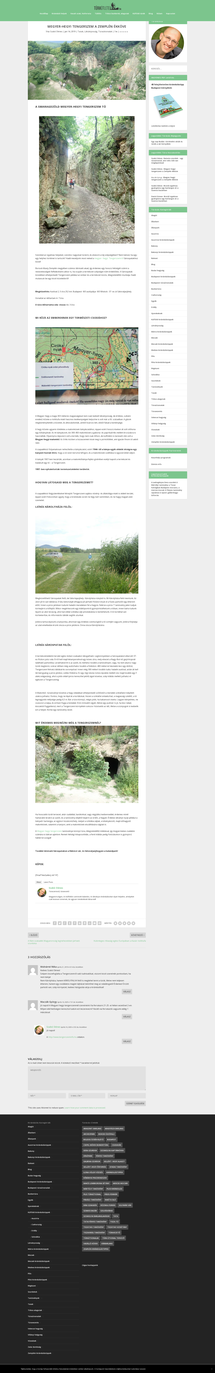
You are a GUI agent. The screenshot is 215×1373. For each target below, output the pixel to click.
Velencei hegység (158, 417)
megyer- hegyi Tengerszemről (108, 258)
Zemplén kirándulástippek (95, 1249)
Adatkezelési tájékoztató (181, 1369)
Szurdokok (156, 381)
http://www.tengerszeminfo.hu (62, 1037)
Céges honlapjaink (90, 1265)
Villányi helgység (158, 423)
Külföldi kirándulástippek (162, 319)
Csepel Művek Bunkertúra (95, 1145)
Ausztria (155, 234)
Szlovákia (155, 374)
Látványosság (90, 31)
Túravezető (114, 1232)
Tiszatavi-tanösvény (93, 1227)
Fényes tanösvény (104, 1156)
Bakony (154, 246)
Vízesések (155, 429)
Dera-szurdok (90, 1150)
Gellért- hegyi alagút (114, 1161)
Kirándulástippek (114, 1172)
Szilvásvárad (106, 1210)
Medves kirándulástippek (162, 350)
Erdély (154, 307)
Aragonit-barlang (92, 1128)
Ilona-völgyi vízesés (93, 1172)
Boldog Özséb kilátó (93, 1139)
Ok (150, 1369)
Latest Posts (48, 882)
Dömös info (156, 464)
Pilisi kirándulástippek (160, 362)
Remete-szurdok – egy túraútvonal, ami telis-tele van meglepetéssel (167, 160)
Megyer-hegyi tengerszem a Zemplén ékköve (164, 170)
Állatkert (155, 221)
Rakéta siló (110, 1200)
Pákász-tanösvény (92, 1200)
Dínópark (87, 1156)
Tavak (80, 31)
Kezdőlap (44, 13)
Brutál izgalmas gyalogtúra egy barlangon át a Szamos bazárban (164, 188)
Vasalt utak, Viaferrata (80, 13)
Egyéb (154, 301)
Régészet (155, 368)
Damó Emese (157, 196)
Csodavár (116, 1145)
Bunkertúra (156, 289)
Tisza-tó (114, 1221)
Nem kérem (160, 1369)
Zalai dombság (157, 436)
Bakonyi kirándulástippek (162, 252)
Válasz (127, 991)
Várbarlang (107, 1243)
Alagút (154, 215)
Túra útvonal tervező (113, 1238)
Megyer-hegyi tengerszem (49, 831)
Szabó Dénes (56, 31)
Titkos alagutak (158, 399)
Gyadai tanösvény (118, 1167)
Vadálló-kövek (90, 1243)
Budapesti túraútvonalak (162, 283)
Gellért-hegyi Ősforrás (94, 1167)
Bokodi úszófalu (106, 1134)
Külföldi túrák (139, 13)
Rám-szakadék (90, 1205)
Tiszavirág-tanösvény (94, 1232)
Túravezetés (156, 411)
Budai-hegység (157, 270)
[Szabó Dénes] (42, 896)
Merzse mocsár (120, 1183)
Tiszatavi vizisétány (117, 1227)
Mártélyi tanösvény (93, 1189)
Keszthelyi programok (161, 457)
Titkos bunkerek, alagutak (117, 13)
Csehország (156, 295)
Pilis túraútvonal (92, 1194)
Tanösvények (157, 387)
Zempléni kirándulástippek (163, 442)
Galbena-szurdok (91, 1161)
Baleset (154, 258)
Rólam (159, 13)
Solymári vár (125, 1205)
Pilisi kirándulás (114, 1189)
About (39, 882)
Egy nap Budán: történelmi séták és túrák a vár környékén (167, 142)
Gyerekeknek (156, 313)
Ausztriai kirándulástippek (162, 240)
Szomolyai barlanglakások (96, 1216)
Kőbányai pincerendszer (95, 1178)
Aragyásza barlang (114, 1128)
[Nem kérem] (211, 1369)
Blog (151, 13)
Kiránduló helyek (59, 13)
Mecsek (154, 338)
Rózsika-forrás (108, 1205)
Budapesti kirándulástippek (163, 276)
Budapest (111, 1139)
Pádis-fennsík (111, 1194)
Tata (115, 1216)
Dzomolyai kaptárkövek (112, 1150)
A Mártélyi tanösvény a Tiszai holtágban (164, 485)
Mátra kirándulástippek (161, 331)
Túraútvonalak (105, 31)
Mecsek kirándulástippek (162, 344)
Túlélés (98, 13)
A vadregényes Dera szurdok (163, 482)
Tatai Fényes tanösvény (95, 1221)
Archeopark (89, 1134)
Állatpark (155, 227)
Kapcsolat (170, 13)
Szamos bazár (90, 1210)
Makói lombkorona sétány (96, 1183)
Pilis (153, 356)
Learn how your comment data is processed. (85, 1107)
